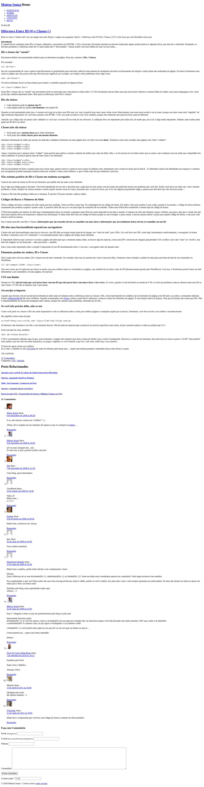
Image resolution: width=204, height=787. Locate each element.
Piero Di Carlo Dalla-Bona (19, 653)
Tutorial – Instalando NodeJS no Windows (17, 378)
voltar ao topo (41, 783)
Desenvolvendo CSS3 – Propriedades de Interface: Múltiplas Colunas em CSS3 (31, 394)
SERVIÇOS (12, 15)
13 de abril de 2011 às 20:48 (19, 688)
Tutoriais (20, 360)
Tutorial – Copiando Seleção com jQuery (17, 389)
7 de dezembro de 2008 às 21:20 (21, 468)
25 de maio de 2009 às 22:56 (19, 609)
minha (72, 425)
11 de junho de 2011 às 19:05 (19, 713)
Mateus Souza (11, 4)
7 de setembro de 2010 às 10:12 (20, 655)
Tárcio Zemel (12, 413)
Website (4, 744)
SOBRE (10, 13)
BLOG (10, 20)
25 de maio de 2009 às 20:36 (19, 564)
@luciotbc (11, 710)
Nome (9, 733)
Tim (8, 466)
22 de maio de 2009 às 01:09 (19, 541)
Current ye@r (8, 778)
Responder (11, 430)
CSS (14, 360)
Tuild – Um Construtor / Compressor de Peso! (19, 383)
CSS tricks (31, 349)
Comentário (6, 768)
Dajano (10, 516)
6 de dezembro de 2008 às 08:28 (21, 415)
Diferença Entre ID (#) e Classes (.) (26, 31)
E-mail (17, 738)
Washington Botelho (15, 562)
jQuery (67, 298)
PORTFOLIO (13, 10)
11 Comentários (8, 358)
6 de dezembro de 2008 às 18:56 (21, 443)
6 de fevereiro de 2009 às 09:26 (20, 519)
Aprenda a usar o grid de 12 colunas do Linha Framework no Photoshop (29, 373)
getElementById (15, 298)
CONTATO (12, 18)
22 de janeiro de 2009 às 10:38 (20, 491)
